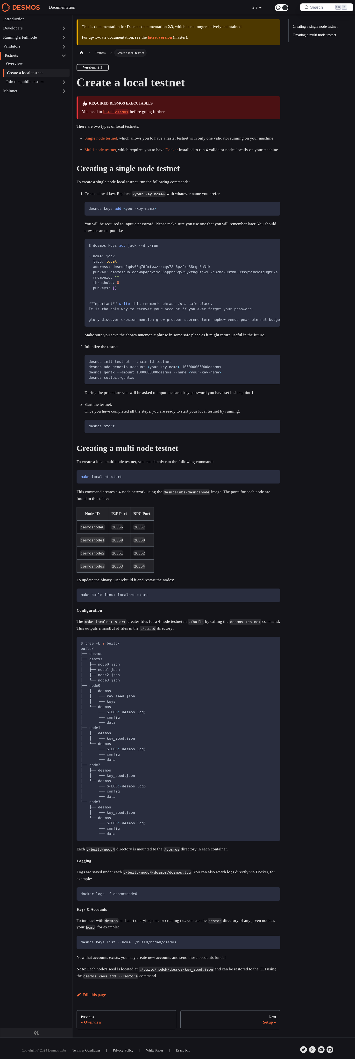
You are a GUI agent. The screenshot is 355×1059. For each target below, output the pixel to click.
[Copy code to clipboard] (274, 208)
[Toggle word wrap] (265, 245)
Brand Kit (183, 1050)
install (115, 111)
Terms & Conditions (86, 1050)
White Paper (154, 1050)
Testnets (11, 55)
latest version (160, 37)
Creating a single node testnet (315, 26)
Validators (12, 46)
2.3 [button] (255, 7)
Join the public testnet (25, 82)
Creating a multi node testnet (314, 35)
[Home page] (81, 53)
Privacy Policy (123, 1050)
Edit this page (94, 994)
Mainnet (10, 91)
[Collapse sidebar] (36, 1033)
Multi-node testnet (100, 149)
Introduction (14, 19)
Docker (171, 149)
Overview (14, 63)
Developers (13, 28)
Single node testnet (101, 138)
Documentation (62, 7)
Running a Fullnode (20, 37)
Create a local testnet (25, 72)
